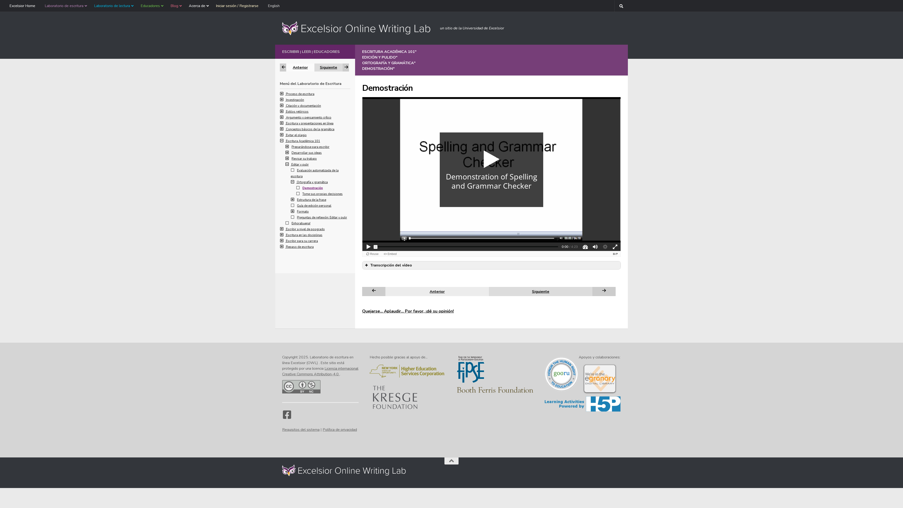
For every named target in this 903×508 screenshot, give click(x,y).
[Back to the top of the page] (451, 460)
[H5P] (582, 410)
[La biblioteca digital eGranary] (599, 393)
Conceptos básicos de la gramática (310, 129)
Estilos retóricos (297, 112)
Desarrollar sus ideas (307, 153)
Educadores (327, 51)
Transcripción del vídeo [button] (391, 265)
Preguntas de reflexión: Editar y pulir (322, 217)
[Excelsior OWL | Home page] (358, 28)
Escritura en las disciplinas (304, 235)
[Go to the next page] (604, 291)
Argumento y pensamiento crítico (308, 117)
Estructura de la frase (311, 200)
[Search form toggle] (621, 6)
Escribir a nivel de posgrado (305, 229)
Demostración (312, 188)
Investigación (295, 100)
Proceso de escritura (300, 94)
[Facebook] (287, 417)
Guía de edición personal (314, 206)
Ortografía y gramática (312, 182)
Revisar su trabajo (304, 159)
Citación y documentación (303, 106)
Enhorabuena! (301, 223)
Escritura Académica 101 (303, 141)
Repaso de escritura (300, 247)
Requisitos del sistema (301, 429)
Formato (303, 212)
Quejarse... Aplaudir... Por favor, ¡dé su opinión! (408, 311)
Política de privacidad (340, 429)
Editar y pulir (300, 165)
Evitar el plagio (296, 135)
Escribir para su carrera (302, 241)
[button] (283, 94)
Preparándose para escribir (310, 147)
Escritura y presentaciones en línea (309, 123)
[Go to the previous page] (374, 291)
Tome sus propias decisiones (322, 194)
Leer (306, 51)
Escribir (290, 51)
